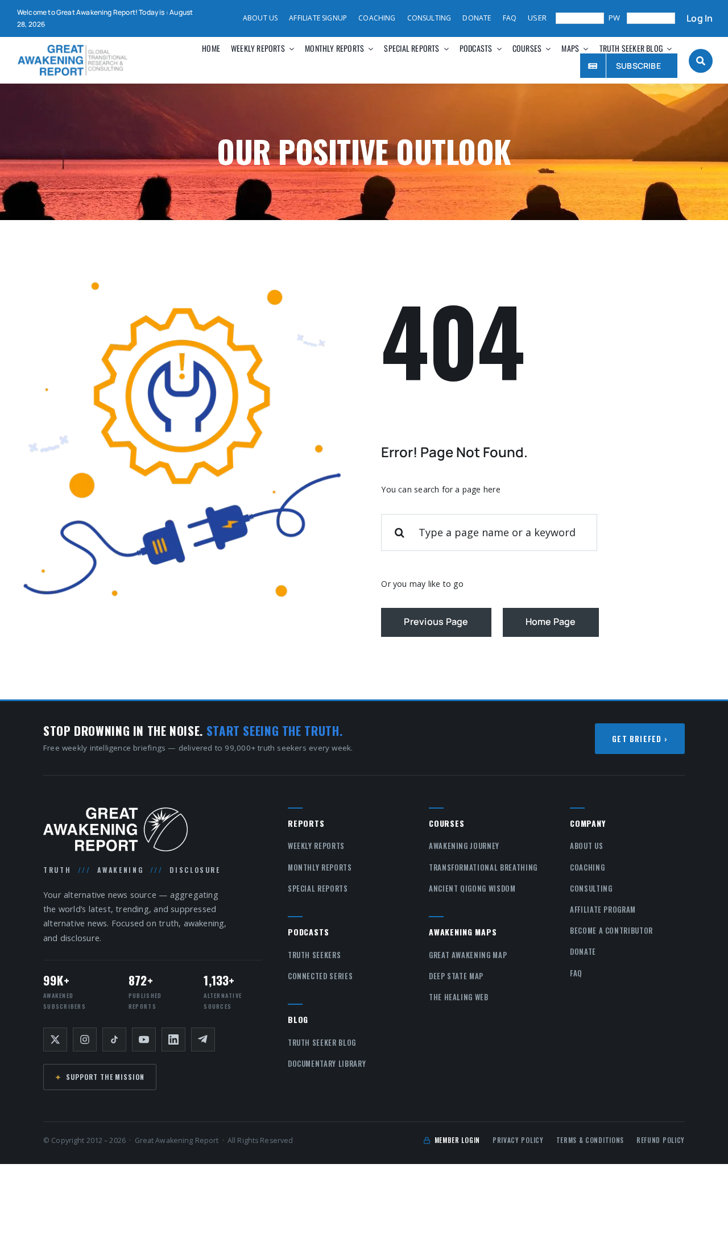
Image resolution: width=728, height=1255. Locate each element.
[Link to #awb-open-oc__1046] (701, 61)
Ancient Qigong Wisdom (472, 888)
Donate (583, 951)
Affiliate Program (603, 909)
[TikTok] (114, 1039)
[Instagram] (85, 1039)
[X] (55, 1039)
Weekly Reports (316, 845)
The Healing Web (459, 997)
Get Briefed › (640, 738)
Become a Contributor (611, 930)
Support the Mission (99, 1077)
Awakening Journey (464, 845)
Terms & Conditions (590, 1140)
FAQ (576, 973)
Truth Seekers (314, 955)
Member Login (457, 1140)
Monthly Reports (320, 867)
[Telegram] (203, 1039)
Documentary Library (327, 1063)
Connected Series (320, 976)
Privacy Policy (518, 1140)
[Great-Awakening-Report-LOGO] (72, 48)
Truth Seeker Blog (322, 1042)
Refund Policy (660, 1140)
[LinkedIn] (173, 1039)
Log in (699, 18)
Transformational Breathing (483, 867)
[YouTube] (144, 1039)
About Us (586, 845)
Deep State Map (456, 976)
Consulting (591, 888)
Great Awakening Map (468, 955)
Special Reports (318, 888)
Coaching (587, 867)
